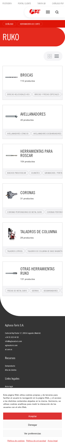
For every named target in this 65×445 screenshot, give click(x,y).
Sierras (35, 290)
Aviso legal (53, 440)
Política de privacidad (36, 440)
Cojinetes (35, 172)
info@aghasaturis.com (13, 341)
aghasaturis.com (11, 345)
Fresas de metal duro (17, 290)
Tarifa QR (41, 3)
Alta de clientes (10, 370)
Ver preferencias (32, 433)
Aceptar (32, 416)
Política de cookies (16, 440)
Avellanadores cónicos (17, 133)
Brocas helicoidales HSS (18, 94)
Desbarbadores (51, 290)
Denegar (32, 424)
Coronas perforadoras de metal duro (24, 212)
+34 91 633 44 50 (12, 337)
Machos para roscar (16, 172)
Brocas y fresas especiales (47, 94)
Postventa (7, 3)
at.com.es (8, 349)
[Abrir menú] (47, 12)
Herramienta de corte (30, 23)
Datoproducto (10, 366)
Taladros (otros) (15, 251)
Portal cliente (24, 3)
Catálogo (9, 23)
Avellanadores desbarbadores (47, 133)
